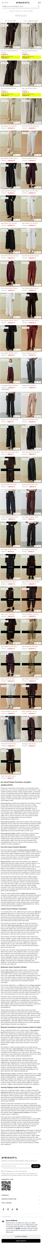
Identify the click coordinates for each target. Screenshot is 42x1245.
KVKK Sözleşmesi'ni (8, 1171)
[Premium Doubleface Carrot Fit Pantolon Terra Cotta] (31, 338)
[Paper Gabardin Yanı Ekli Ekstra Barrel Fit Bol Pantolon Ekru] (31, 208)
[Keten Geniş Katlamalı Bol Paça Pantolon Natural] (31, 36)
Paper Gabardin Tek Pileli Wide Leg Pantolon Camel (30, 679)
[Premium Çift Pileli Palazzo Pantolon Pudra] (31, 405)
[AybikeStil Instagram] (8, 1209)
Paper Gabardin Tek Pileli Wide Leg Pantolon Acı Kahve (30, 320)
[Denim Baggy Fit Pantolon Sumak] (31, 502)
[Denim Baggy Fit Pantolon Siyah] (10, 535)
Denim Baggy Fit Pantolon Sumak (30, 517)
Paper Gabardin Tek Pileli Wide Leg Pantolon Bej (9, 158)
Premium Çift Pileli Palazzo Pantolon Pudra (30, 419)
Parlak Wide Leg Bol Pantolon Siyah (30, 452)
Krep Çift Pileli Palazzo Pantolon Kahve (8, 484)
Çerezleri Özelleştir (21, 1236)
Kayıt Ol (36, 1166)
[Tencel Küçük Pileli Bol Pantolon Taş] (31, 111)
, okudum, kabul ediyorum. (15, 1171)
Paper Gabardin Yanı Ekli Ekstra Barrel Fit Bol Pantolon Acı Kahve (9, 646)
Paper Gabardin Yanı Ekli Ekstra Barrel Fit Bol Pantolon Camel (30, 646)
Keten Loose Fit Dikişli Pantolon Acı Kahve (9, 51)
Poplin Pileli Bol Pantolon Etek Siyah (9, 256)
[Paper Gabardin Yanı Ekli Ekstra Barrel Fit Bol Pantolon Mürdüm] (31, 176)
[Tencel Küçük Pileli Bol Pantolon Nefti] (10, 729)
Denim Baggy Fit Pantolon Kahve (30, 549)
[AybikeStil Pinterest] (17, 1209)
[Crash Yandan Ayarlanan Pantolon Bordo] (10, 273)
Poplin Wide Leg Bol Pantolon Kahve (8, 776)
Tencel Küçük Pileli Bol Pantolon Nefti (8, 744)
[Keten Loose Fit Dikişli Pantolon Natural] (31, 74)
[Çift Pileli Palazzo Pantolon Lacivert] (10, 502)
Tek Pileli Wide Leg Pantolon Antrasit (29, 385)
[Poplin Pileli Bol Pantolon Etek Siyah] (10, 241)
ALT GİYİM (24, 11)
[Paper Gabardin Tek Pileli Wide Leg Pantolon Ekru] (10, 306)
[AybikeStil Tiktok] (12, 1209)
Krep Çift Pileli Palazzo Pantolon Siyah (8, 582)
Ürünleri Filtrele (12, 21)
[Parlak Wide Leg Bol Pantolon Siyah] (31, 437)
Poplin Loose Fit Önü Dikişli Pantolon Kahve (7, 614)
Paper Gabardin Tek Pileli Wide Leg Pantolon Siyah (9, 353)
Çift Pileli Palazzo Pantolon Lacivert (9, 517)
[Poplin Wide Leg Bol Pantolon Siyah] (10, 437)
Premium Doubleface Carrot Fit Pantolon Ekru (29, 158)
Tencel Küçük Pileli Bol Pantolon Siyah (8, 191)
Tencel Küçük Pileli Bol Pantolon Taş (30, 126)
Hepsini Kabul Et (21, 1241)
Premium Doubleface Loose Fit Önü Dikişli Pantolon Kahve (30, 614)
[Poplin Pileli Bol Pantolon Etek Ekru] (31, 241)
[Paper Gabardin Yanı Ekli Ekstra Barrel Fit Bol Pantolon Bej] (10, 111)
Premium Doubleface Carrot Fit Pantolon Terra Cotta (29, 353)
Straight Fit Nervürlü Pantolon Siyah (9, 419)
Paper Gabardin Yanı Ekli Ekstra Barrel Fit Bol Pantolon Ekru (30, 223)
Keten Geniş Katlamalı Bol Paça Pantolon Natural (29, 51)
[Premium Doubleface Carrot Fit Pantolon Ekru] (31, 144)
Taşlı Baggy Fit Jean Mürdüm (29, 744)
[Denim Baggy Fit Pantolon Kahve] (31, 535)
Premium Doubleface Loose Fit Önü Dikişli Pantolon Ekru (9, 711)
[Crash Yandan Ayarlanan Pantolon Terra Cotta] (31, 273)
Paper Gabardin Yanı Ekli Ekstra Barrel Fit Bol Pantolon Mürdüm (30, 191)
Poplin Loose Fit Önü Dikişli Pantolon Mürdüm (7, 679)
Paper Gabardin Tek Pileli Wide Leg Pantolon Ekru (9, 320)
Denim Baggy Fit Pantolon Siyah (8, 549)
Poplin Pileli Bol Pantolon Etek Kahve (30, 582)
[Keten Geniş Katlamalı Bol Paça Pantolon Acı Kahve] (10, 74)
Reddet (18, 1228)
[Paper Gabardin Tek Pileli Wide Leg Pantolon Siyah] (10, 338)
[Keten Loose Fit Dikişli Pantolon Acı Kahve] (10, 36)
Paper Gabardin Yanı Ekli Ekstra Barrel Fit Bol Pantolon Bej (9, 126)
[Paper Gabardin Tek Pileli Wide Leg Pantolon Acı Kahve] (31, 306)
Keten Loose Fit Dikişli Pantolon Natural (29, 88)
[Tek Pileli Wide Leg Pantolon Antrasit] (31, 371)
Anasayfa (11, 11)
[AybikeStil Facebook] (3, 1209)
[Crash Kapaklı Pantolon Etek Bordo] (10, 371)
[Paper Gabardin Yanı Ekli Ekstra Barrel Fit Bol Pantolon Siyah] (10, 208)
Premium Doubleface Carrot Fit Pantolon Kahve (29, 711)
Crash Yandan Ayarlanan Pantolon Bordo (9, 288)
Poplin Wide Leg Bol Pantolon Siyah (9, 452)
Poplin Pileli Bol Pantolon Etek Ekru (30, 256)
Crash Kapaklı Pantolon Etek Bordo (9, 385)
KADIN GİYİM (18, 11)
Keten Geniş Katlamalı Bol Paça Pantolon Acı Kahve (8, 88)
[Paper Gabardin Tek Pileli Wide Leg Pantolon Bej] (10, 144)
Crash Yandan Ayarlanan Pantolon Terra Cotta (30, 288)
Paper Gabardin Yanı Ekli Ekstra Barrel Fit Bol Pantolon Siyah (9, 223)
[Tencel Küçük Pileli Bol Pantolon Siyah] (10, 176)
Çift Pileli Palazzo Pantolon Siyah (30, 484)
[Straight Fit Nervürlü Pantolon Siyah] (10, 405)
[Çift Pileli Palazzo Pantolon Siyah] (31, 470)
